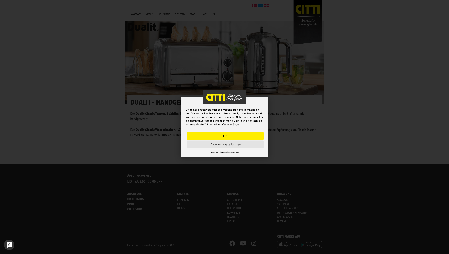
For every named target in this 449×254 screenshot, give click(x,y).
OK (225, 136)
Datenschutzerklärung (229, 152)
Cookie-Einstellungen (225, 144)
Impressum (214, 152)
